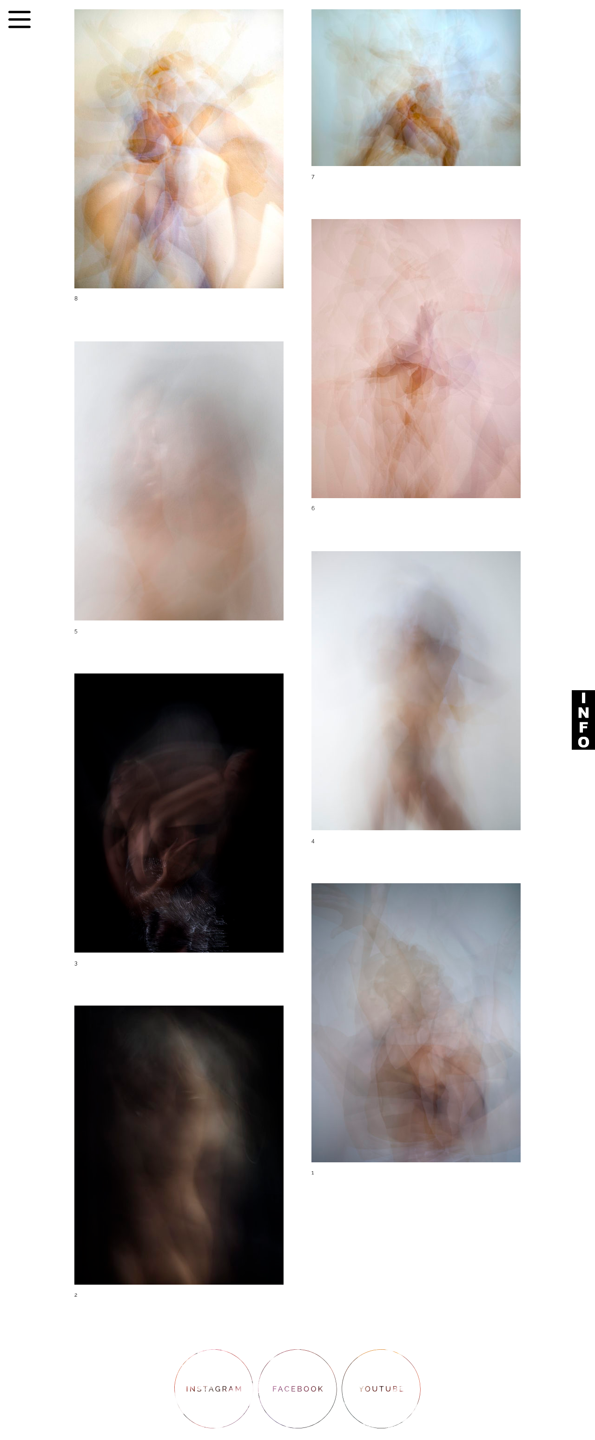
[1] (416, 1183)
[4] (416, 851)
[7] (416, 186)
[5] (179, 641)
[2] (179, 1305)
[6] (416, 518)
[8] (179, 309)
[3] (179, 973)
